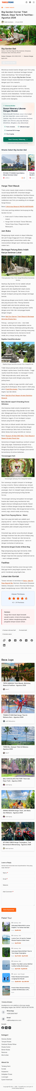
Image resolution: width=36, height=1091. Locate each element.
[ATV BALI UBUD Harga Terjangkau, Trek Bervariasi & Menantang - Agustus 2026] (18, 831)
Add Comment (8, 892)
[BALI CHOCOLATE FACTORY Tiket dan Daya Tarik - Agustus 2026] (18, 767)
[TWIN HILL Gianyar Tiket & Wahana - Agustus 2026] (18, 736)
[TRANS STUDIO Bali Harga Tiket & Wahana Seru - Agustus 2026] (18, 704)
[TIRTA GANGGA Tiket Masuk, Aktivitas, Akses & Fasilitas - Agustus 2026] (18, 672)
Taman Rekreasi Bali (9, 630)
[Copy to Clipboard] (4, 640)
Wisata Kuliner (5, 1047)
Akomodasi (5, 1055)
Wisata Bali (23, 630)
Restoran (4, 1052)
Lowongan (4, 1077)
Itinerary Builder (6, 1039)
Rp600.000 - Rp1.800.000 (22, 981)
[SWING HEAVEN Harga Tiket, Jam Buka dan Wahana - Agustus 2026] (18, 799)
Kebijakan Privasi (6, 1074)
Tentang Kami (5, 1066)
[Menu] (34, 2)
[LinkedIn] (4, 645)
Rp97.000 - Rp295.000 (21, 968)
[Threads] (15, 640)
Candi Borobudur (11, 389)
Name (5, 873)
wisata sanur (7, 634)
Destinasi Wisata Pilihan (8, 1044)
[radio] (9, 598)
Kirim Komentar (8, 910)
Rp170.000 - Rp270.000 (21, 956)
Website (5, 885)
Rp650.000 (18, 930)
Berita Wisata (5, 1050)
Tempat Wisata (6, 1042)
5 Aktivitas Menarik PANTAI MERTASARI (19, 206)
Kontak (3, 1069)
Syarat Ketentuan (6, 1079)
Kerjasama (4, 1071)
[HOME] (2, 7)
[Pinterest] (32, 640)
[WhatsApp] (9, 640)
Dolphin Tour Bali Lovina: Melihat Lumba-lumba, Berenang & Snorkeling (22, 966)
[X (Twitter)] (26, 640)
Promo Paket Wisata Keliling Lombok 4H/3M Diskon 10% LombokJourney (20, 989)
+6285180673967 (12, 1013)
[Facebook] (21, 640)
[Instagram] (9, 1027)
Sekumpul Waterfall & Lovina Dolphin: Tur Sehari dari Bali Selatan (21, 927)
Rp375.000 (18, 943)
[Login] (30, 2)
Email (5, 879)
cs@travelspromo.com (14, 1020)
